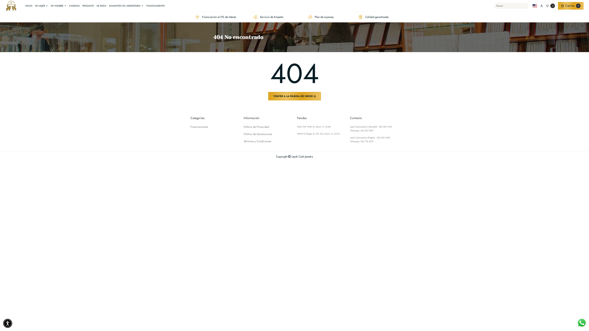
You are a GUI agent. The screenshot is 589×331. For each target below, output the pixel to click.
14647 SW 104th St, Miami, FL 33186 (314, 126)
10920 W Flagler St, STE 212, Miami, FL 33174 (318, 133)
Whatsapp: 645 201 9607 (361, 130)
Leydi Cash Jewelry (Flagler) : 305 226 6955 (370, 137)
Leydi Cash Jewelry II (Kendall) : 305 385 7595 (371, 126)
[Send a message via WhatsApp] (581, 322)
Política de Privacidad (256, 127)
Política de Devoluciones (258, 134)
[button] (7, 323)
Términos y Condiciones (257, 141)
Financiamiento (199, 127)
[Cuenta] (541, 5)
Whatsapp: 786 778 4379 (361, 141)
